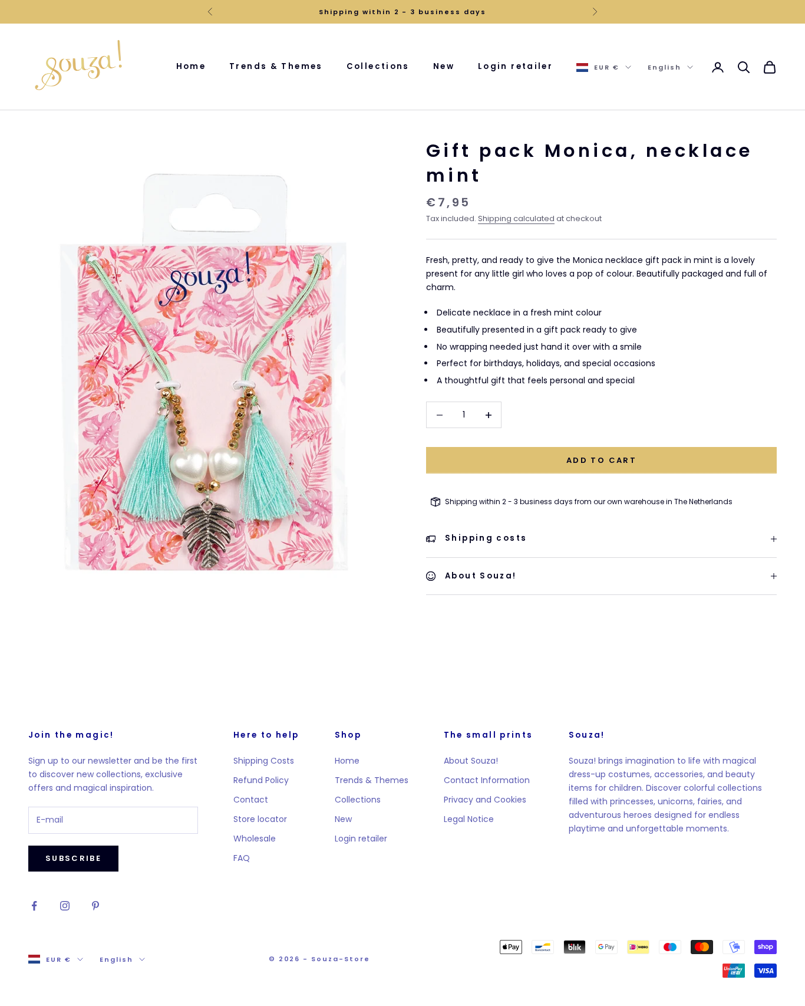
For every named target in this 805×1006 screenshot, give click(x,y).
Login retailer (515, 66)
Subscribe (73, 858)
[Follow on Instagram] (65, 906)
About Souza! (471, 761)
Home (191, 66)
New (443, 66)
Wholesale (254, 838)
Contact (250, 800)
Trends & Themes (276, 66)
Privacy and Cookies (485, 800)
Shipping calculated (516, 218)
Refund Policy (261, 780)
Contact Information (487, 780)
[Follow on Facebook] (34, 906)
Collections (378, 66)
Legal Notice (469, 819)
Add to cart (601, 460)
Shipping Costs (263, 761)
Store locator (260, 819)
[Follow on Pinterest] (95, 906)
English (664, 67)
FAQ (241, 858)
